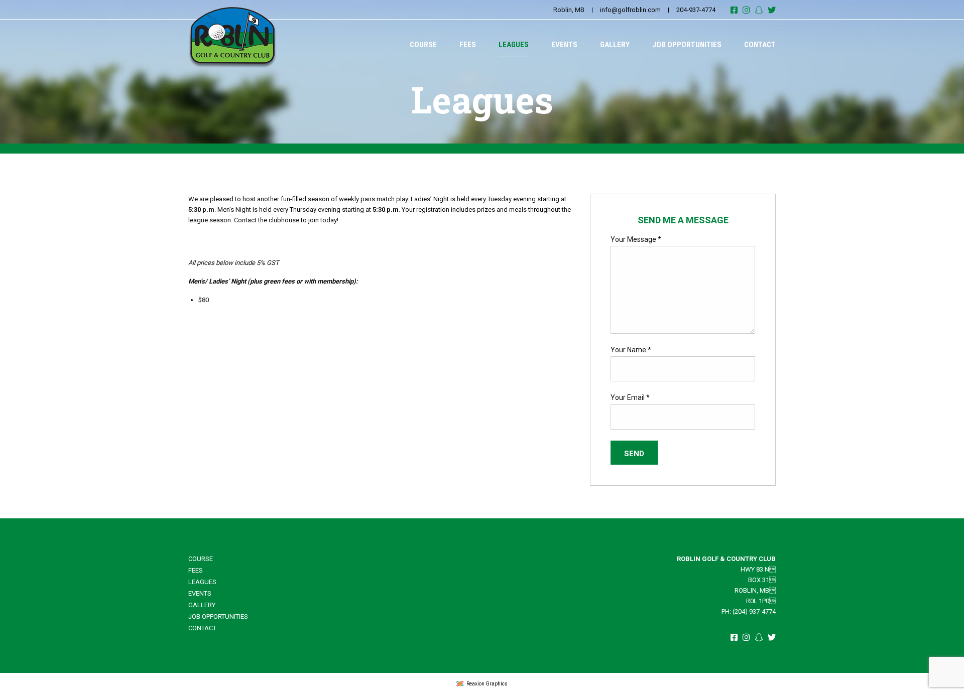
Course (423, 44)
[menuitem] (423, 45)
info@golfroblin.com (630, 10)
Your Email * (630, 397)
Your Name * (631, 350)
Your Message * (636, 239)
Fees (467, 44)
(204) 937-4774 (754, 611)
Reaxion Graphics (487, 683)
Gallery (615, 44)
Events (564, 44)
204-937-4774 (695, 10)
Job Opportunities (686, 44)
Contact (760, 44)
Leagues (514, 44)
